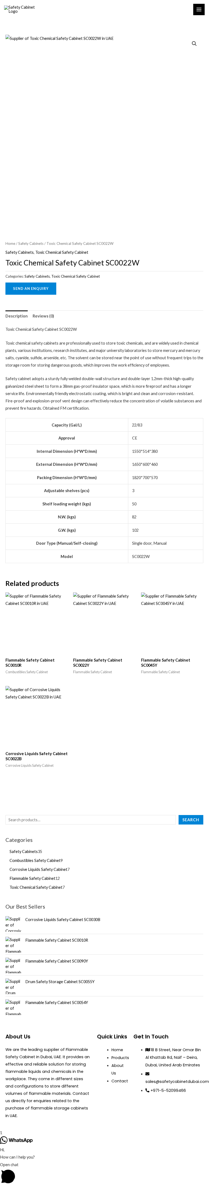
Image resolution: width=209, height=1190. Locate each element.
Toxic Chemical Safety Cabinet (61, 252)
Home (10, 243)
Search (190, 819)
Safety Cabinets (30, 243)
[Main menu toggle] (199, 9)
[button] (194, 44)
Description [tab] (16, 316)
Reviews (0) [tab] (43, 316)
